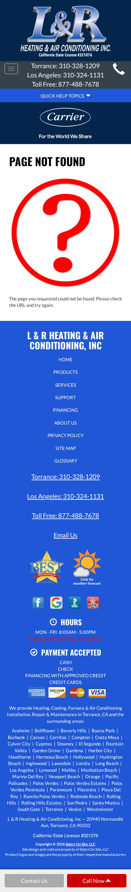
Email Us (65, 535)
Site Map (65, 448)
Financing (65, 410)
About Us (65, 423)
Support (65, 397)
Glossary (65, 460)
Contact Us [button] (34, 880)
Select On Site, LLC (80, 844)
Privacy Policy (65, 435)
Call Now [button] (94, 880)
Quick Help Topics (63, 95)
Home (65, 359)
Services (65, 385)
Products (65, 372)
